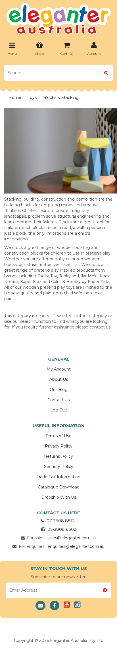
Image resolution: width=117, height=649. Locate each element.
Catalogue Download (59, 487)
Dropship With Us (58, 497)
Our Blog (59, 389)
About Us (58, 379)
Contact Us (58, 399)
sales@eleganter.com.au (71, 537)
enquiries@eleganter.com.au (76, 546)
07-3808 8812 (61, 520)
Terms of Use (58, 435)
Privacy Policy (58, 446)
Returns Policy (58, 456)
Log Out (58, 410)
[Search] (106, 73)
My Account (59, 369)
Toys (32, 97)
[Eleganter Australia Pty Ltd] (58, 16)
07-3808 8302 (61, 529)
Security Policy (58, 466)
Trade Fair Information (58, 476)
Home (15, 97)
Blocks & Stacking (61, 97)
